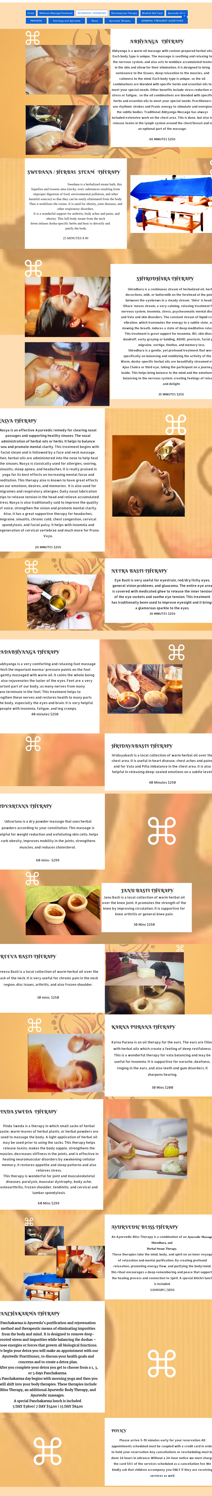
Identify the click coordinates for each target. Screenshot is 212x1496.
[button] (184, 14)
